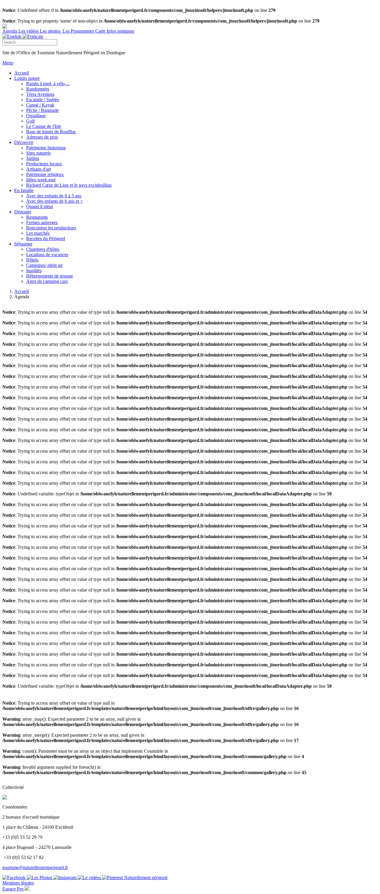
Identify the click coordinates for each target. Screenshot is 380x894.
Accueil (21, 291)
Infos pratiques (120, 31)
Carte (101, 31)
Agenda (10, 31)
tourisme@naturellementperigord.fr (35, 867)
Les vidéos (29, 31)
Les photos (50, 31)
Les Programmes (78, 31)
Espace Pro (13, 888)
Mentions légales (18, 882)
